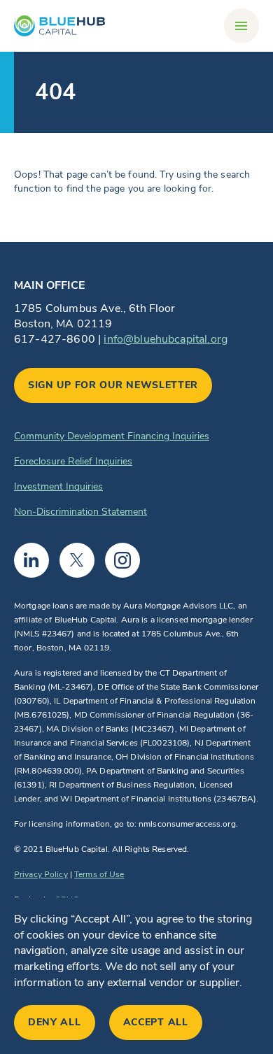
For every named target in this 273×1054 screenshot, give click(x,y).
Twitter (76, 560)
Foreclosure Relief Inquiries (73, 461)
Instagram (122, 560)
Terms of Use (99, 874)
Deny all (54, 1022)
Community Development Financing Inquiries (111, 436)
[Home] (59, 26)
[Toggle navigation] (241, 25)
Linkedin (31, 560)
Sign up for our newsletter (113, 385)
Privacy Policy (41, 874)
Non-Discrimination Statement (80, 511)
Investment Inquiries (58, 486)
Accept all (155, 1022)
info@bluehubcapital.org (165, 339)
